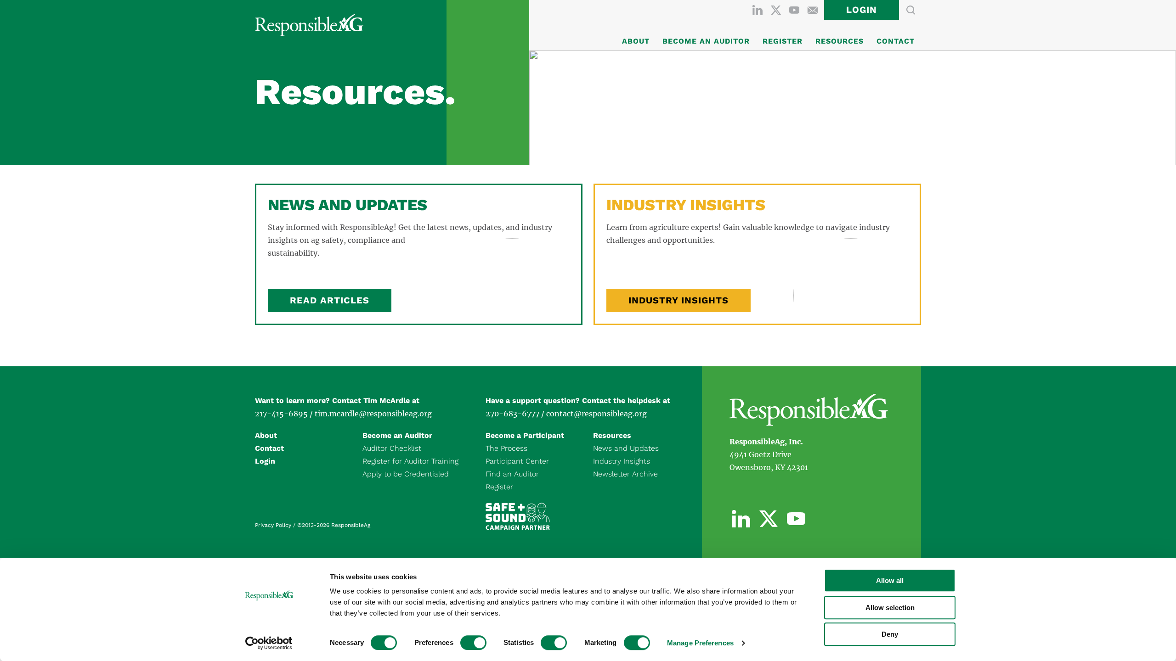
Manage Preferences (700, 643)
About (636, 41)
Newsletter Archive (625, 474)
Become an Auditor (706, 41)
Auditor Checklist (391, 448)
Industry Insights (678, 300)
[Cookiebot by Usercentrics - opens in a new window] (269, 643)
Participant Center (517, 461)
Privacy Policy (273, 525)
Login (861, 9)
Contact (895, 41)
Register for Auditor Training (410, 461)
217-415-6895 (281, 413)
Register (783, 41)
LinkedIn (757, 10)
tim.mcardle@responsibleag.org (373, 413)
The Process (506, 448)
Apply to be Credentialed (405, 474)
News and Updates (626, 448)
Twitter (776, 10)
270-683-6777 (512, 413)
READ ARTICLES (329, 300)
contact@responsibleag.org (596, 413)
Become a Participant (525, 435)
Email (813, 10)
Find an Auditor (512, 474)
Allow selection (890, 607)
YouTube (794, 10)
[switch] (473, 642)
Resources (839, 41)
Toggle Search (910, 10)
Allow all (890, 580)
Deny (890, 634)
